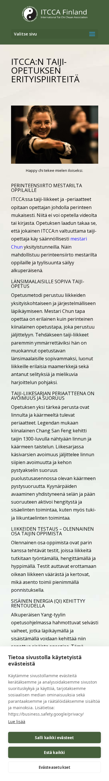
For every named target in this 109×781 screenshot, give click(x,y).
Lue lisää (16, 721)
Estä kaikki (54, 752)
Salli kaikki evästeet (54, 737)
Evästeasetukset (55, 767)
